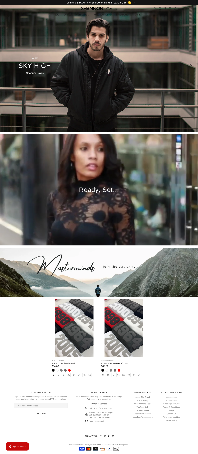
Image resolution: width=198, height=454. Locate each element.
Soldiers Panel (143, 410)
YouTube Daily (143, 407)
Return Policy (171, 420)
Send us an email (96, 421)
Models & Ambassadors (143, 417)
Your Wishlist (171, 400)
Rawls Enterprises (120, 444)
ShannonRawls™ (99, 8)
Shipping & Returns (171, 404)
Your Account (171, 397)
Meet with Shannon (143, 414)
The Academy (142, 400)
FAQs (119, 397)
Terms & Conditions (171, 407)
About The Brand (143, 397)
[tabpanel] (99, 66)
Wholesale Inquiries (171, 417)
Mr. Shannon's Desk (142, 404)
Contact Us (171, 414)
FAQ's (171, 410)
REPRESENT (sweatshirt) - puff (114, 363)
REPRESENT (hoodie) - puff (63, 363)
